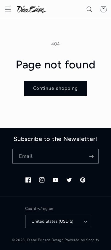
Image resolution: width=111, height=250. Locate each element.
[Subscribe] (91, 156)
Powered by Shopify (82, 240)
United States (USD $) (53, 221)
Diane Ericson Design (45, 240)
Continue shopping (55, 88)
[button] (8, 9)
